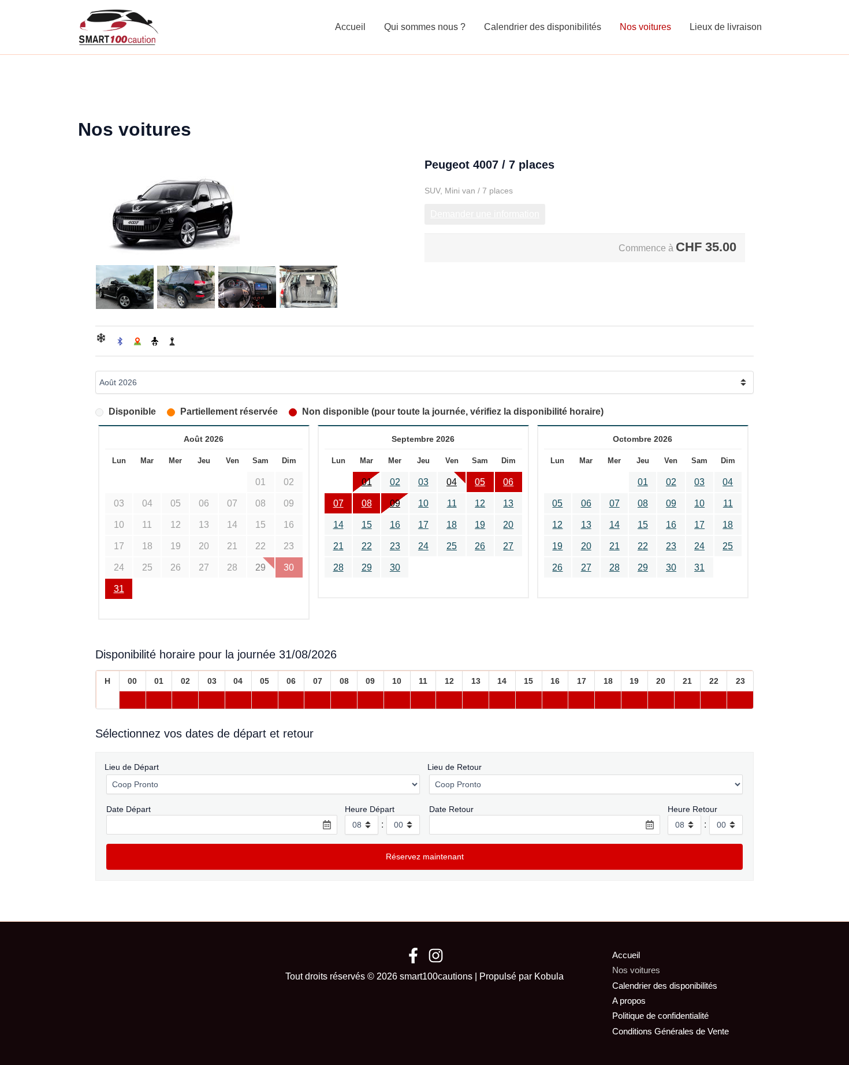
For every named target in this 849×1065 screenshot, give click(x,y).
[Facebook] (413, 955)
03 (423, 482)
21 (338, 546)
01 (367, 482)
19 (480, 525)
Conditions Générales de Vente (670, 1031)
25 (451, 546)
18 (451, 525)
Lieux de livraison (726, 27)
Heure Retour (692, 809)
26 (480, 546)
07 (338, 503)
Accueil (350, 27)
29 (367, 567)
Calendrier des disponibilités (542, 27)
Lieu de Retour (454, 767)
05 (480, 482)
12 (480, 503)
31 (119, 589)
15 (367, 525)
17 (423, 525)
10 (423, 503)
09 (395, 503)
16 (395, 525)
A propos (629, 1001)
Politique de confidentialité (660, 1016)
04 (451, 482)
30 (395, 567)
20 (508, 525)
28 (338, 567)
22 (367, 546)
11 (452, 503)
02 (395, 482)
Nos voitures (645, 27)
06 (508, 482)
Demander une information (484, 214)
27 (508, 546)
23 (395, 546)
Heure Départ (369, 809)
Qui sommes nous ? (425, 27)
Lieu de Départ (132, 767)
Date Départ (128, 809)
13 (508, 503)
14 (338, 525)
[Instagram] (436, 955)
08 (367, 503)
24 (423, 546)
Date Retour (451, 809)
